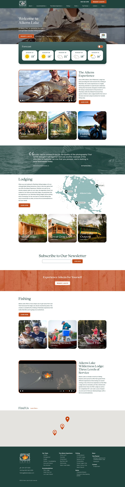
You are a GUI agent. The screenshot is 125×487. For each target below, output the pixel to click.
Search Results (80, 467)
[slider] (40, 100)
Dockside (62, 457)
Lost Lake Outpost (48, 474)
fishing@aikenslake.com (27, 473)
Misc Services (46, 465)
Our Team (45, 453)
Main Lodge (46, 470)
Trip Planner (85, 6)
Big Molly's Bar (64, 461)
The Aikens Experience (56, 6)
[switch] (100, 46)
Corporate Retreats (81, 472)
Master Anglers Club (82, 463)
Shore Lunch (63, 455)
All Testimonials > (86, 165)
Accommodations (41, 6)
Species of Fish (80, 459)
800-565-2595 (85, 2)
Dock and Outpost (48, 463)
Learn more (24, 205)
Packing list (96, 461)
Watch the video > (40, 36)
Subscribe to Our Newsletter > (55, 36)
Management (46, 457)
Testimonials (63, 463)
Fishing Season (80, 455)
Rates (76, 6)
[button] (55, 433)
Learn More (84, 102)
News (103, 6)
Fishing (68, 6)
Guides (45, 459)
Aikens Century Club (82, 465)
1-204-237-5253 (25, 468)
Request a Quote (98, 2)
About (30, 6)
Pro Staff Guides (81, 457)
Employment (96, 466)
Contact (95, 6)
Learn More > (34, 408)
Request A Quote (62, 283)
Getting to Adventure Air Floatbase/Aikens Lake (99, 458)
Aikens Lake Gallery (65, 465)
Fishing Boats (80, 461)
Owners (45, 455)
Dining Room (63, 459)
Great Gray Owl (47, 472)
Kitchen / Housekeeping (49, 461)
